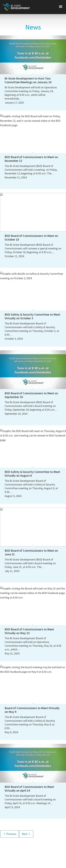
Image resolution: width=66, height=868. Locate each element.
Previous (11, 834)
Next (25, 834)
